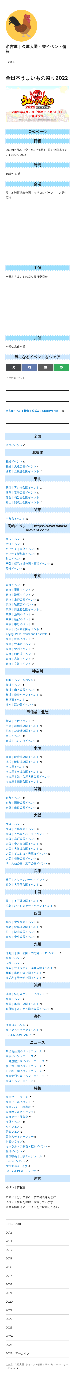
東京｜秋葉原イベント (20, 604)
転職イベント (14, 1151)
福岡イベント (14, 958)
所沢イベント (14, 543)
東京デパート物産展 (18, 1106)
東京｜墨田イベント (18, 589)
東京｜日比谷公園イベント (22, 609)
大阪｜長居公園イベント (21, 858)
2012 (9, 1232)
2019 (9, 1293)
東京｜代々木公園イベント (22, 629)
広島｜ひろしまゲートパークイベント (29, 905)
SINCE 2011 (13, 1224)
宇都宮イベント (15, 518)
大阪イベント (14, 824)
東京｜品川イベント (18, 658)
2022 (9, 1319)
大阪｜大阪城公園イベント (22, 848)
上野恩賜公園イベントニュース (25, 1061)
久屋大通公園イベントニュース (25, 1075)
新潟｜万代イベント (18, 720)
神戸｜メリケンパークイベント (25, 879)
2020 (9, 1301)
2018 (9, 1284)
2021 (9, 1310)
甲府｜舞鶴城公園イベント (22, 725)
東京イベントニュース (20, 1056)
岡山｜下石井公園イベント (22, 900)
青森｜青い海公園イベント (22, 487)
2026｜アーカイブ (17, 1353)
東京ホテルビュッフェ (20, 1111)
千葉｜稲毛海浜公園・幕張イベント (28, 563)
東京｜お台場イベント (20, 653)
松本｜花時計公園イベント (22, 730)
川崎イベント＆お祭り (20, 679)
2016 (9, 1267)
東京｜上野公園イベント (21, 599)
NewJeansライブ (16, 1166)
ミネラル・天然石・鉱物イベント (27, 1146)
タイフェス (13, 1126)
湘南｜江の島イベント (20, 704)
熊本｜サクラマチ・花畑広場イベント (29, 967)
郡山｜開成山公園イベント (22, 502)
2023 (9, 1327)
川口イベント (14, 558)
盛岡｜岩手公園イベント (21, 492)
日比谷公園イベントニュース (24, 1071)
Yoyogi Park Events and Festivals (26, 634)
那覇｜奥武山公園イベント (22, 1003)
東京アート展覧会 (17, 1116)
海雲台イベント (15, 1025)
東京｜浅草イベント (18, 594)
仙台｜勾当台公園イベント (22, 497)
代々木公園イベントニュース (24, 1066)
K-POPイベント (16, 1161)
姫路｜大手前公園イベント (22, 884)
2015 (9, 1258)
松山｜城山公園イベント (21, 931)
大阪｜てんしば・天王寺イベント (27, 853)
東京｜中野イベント (18, 624)
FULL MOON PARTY (19, 1034)
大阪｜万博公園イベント (21, 828)
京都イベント (14, 797)
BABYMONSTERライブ (21, 1171)
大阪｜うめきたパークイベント (25, 833)
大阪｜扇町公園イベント (21, 838)
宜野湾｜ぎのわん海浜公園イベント (28, 1008)
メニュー (12, 62)
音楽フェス (13, 1131)
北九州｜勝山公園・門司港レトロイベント (32, 953)
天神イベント (14, 963)
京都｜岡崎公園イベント (21, 802)
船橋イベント (14, 568)
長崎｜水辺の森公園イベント (24, 972)
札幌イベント (14, 461)
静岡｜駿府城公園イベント (22, 756)
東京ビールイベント (18, 1102)
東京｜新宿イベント (18, 619)
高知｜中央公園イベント (21, 936)
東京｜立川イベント (18, 663)
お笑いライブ (14, 1141)
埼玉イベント (14, 538)
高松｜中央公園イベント (21, 921)
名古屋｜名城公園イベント (22, 771)
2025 (9, 1344)
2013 (9, 1241)
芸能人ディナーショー (20, 1136)
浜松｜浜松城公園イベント (22, 761)
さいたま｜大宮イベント (21, 548)
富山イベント (14, 735)
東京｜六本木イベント (20, 643)
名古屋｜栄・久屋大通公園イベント (28, 776)
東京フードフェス (17, 1097)
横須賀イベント (15, 699)
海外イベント (14, 1121)
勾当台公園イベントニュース (24, 1051)
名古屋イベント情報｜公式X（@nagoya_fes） (33, 410)
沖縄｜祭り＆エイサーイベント (25, 994)
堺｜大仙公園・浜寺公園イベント (27, 863)
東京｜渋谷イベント (18, 639)
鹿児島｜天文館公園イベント (24, 977)
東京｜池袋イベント (18, 614)
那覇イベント (14, 998)
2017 (9, 1275)
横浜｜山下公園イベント (21, 689)
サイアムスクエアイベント (22, 1029)
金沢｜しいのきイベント (21, 740)
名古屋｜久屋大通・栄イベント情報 (24, 1364)
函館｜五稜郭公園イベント (22, 471)
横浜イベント (14, 684)
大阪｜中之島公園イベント (22, 843)
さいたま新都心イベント (21, 553)
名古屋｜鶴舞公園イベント (22, 781)
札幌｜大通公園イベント (21, 466)
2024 (9, 1336)
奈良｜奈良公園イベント (21, 807)
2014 (9, 1250)
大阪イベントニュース (20, 1080)
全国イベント (14, 445)
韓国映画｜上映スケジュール (24, 1156)
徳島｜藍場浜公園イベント (22, 926)
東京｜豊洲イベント (18, 648)
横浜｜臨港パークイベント (22, 694)
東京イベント (14, 584)
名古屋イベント (17, 377)
